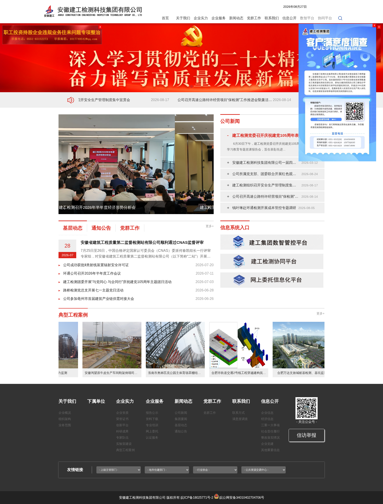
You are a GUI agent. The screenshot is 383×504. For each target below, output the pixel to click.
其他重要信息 (270, 450)
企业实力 (201, 18)
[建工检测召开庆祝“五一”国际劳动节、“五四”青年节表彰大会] (136, 116)
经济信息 (267, 419)
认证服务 (152, 437)
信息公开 (289, 18)
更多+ (210, 226)
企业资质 (122, 412)
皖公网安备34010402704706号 (241, 497)
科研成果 (122, 431)
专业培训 (152, 425)
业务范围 (65, 425)
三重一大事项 (270, 425)
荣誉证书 (122, 419)
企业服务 (218, 18)
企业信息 (267, 412)
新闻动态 (236, 18)
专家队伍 (122, 437)
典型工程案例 (125, 450)
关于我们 (183, 18)
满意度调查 (240, 419)
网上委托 (152, 431)
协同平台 (325, 18)
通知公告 (181, 431)
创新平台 (122, 425)
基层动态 (181, 425)
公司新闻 (181, 412)
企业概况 (65, 412)
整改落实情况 (270, 437)
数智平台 (307, 18)
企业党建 (267, 443)
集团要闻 (181, 419)
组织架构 (65, 419)
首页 (165, 18)
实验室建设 (124, 443)
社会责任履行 (270, 431)
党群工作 (254, 18)
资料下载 (152, 419)
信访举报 (306, 435)
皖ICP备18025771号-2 (197, 497)
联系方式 (238, 412)
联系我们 (272, 18)
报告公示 (152, 412)
